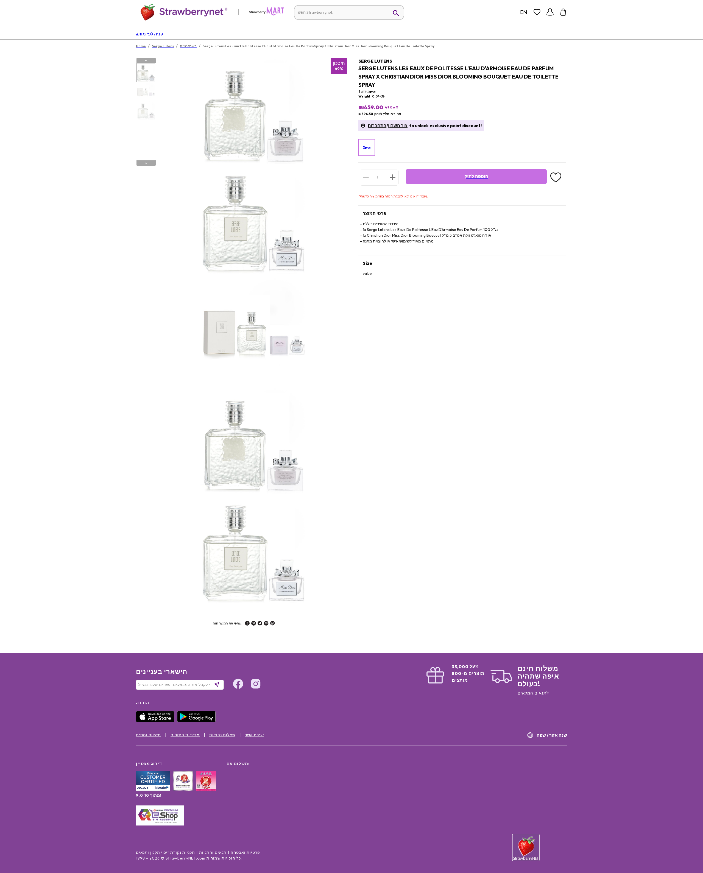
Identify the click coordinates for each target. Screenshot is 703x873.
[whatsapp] (272, 624)
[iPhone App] (156, 720)
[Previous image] (146, 60)
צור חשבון (398, 125)
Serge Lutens (375, 61)
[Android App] (197, 720)
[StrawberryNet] (181, 12)
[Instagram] (256, 684)
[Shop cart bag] (563, 12)
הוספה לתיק (476, 176)
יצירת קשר (254, 734)
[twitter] (260, 624)
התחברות (377, 125)
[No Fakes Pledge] (206, 787)
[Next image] (146, 163)
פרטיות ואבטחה (245, 852)
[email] (266, 624)
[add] (392, 177)
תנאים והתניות (213, 852)
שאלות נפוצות (222, 734)
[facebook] (247, 624)
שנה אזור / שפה (552, 735)
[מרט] (266, 14)
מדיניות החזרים (185, 734)
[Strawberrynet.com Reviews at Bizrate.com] (153, 789)
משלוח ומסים (148, 734)
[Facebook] (238, 684)
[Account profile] (550, 12)
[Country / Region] (524, 12)
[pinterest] (253, 624)
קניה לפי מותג (149, 34)
